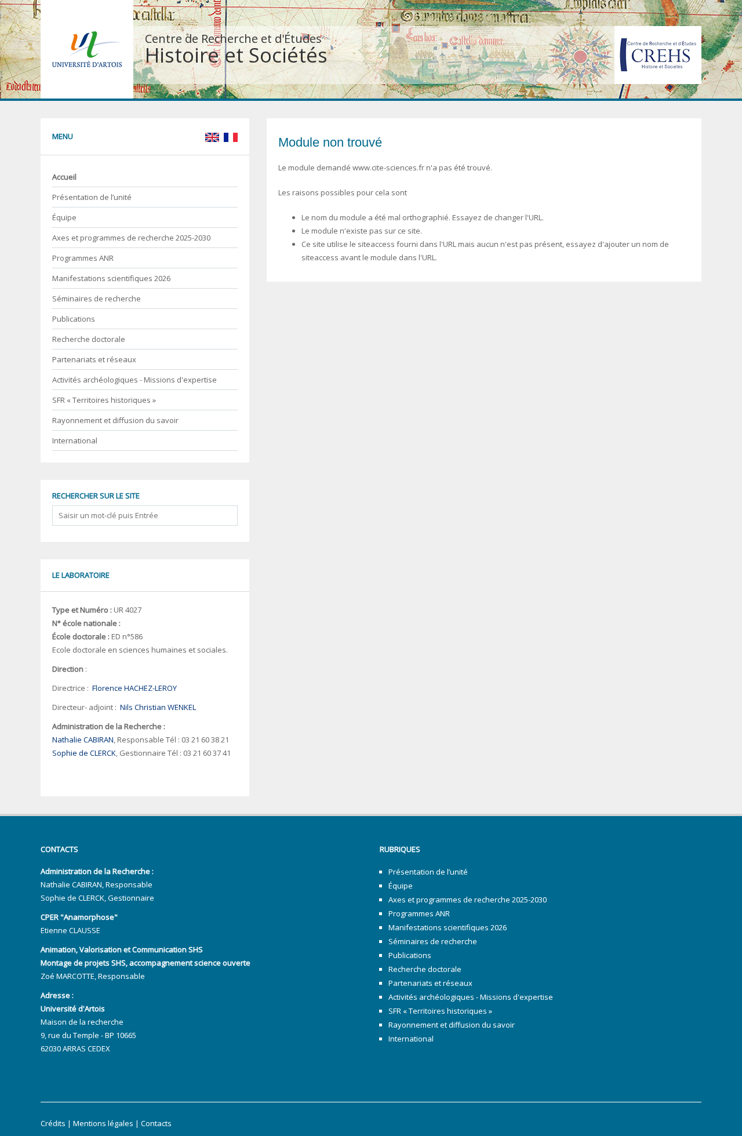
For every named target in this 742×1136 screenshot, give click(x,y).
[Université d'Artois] (87, 48)
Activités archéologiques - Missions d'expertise (134, 379)
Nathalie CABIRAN (83, 739)
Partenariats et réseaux (94, 359)
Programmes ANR (83, 258)
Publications (73, 319)
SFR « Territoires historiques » (104, 400)
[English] (211, 136)
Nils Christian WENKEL (158, 707)
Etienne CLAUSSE (70, 930)
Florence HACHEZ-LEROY (134, 688)
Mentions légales (103, 1123)
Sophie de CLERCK (84, 753)
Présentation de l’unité (92, 197)
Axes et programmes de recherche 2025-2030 (131, 237)
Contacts (156, 1123)
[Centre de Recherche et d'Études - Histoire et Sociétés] (657, 54)
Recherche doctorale (88, 339)
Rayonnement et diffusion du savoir (115, 420)
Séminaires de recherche (96, 298)
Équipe (64, 217)
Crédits (53, 1123)
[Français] (229, 136)
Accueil (64, 177)
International (74, 440)
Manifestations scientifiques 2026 (111, 278)
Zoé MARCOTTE (67, 976)
